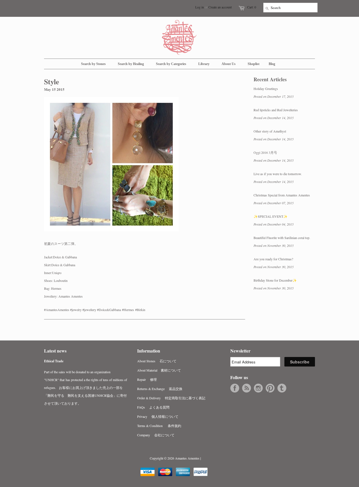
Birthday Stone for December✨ (275, 280)
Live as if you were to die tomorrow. (278, 173)
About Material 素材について (159, 370)
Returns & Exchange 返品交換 (159, 388)
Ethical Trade (53, 361)
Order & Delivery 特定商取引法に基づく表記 (171, 398)
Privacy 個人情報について (157, 416)
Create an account (220, 7)
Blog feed (246, 388)
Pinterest (270, 388)
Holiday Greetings (266, 88)
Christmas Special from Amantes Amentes (282, 195)
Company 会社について (155, 435)
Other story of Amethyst (270, 131)
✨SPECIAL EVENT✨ (270, 216)
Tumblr (281, 388)
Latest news (55, 350)
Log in (199, 7)
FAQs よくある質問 (153, 407)
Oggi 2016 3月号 (265, 152)
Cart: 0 (251, 7)
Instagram (258, 388)
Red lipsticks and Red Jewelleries (276, 110)
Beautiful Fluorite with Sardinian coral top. (282, 237)
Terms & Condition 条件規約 (159, 425)
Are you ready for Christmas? (273, 259)
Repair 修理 (147, 379)
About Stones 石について (156, 361)
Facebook (234, 388)
